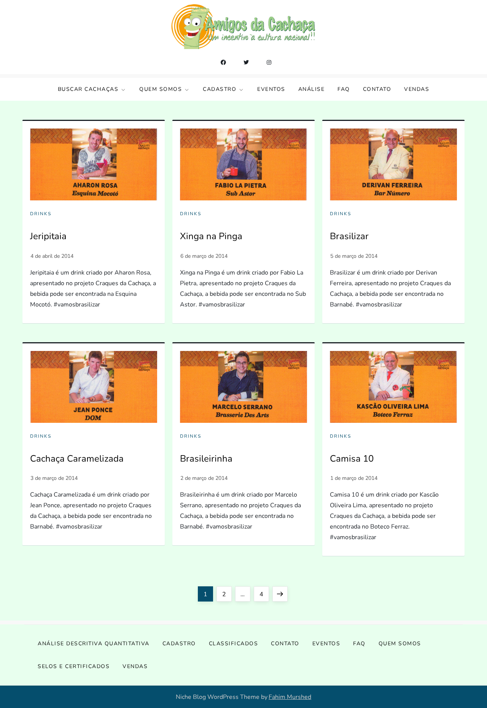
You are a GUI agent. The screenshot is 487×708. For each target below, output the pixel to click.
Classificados (233, 643)
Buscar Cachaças (88, 89)
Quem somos (160, 89)
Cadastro (219, 89)
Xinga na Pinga (211, 236)
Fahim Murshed (290, 697)
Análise (311, 89)
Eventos (271, 89)
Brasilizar (349, 236)
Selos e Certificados (74, 666)
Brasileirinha (206, 458)
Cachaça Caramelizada (77, 458)
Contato (377, 89)
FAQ (343, 89)
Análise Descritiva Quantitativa (94, 643)
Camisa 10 (352, 458)
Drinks (40, 214)
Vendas (416, 89)
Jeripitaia (48, 236)
